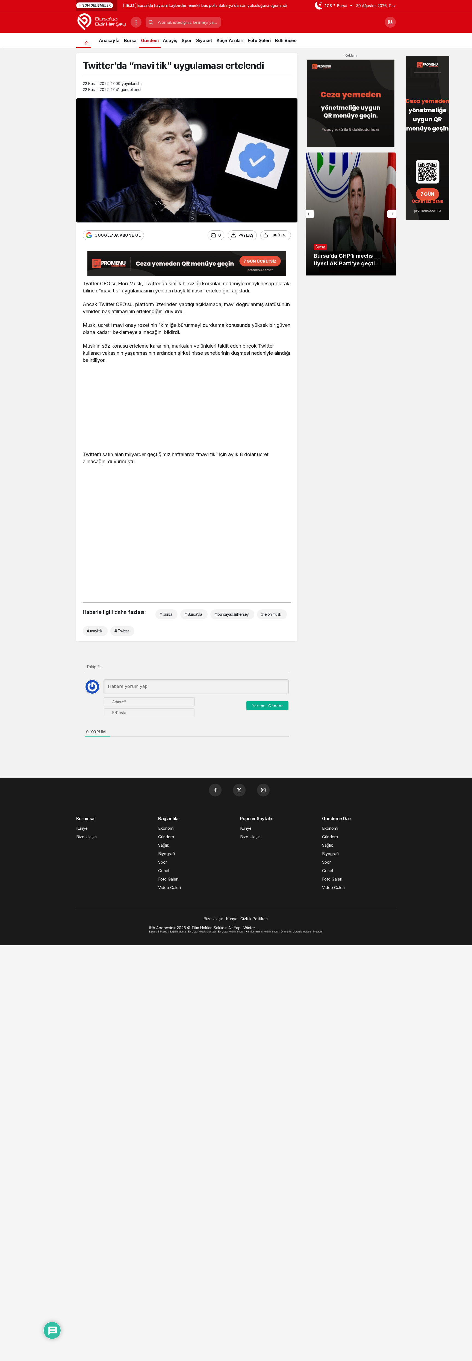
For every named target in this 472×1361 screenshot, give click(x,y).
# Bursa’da (193, 614)
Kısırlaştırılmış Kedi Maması (262, 931)
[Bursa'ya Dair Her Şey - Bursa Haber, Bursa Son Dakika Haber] (101, 21)
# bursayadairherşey (231, 614)
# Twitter (121, 631)
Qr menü (286, 931)
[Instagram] (263, 790)
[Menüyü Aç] (136, 22)
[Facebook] (215, 790)
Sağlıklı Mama (177, 931)
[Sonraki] (391, 214)
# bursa (166, 614)
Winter (249, 927)
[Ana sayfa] (86, 43)
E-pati (152, 931)
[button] (390, 22)
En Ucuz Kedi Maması (231, 931)
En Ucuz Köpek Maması (202, 931)
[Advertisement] (187, 408)
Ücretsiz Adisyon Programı (308, 931)
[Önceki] (310, 214)
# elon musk (271, 614)
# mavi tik (94, 631)
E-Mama (162, 931)
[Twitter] (239, 790)
